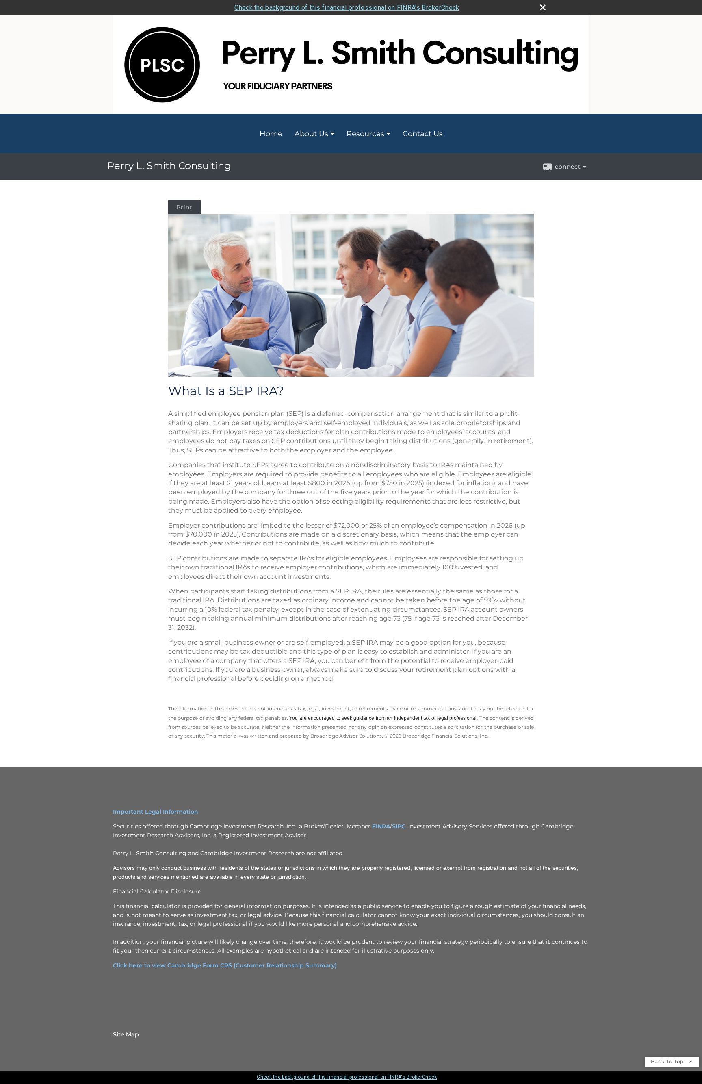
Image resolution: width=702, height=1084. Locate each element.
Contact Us (423, 133)
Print (184, 207)
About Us (311, 133)
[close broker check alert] (543, 7)
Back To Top (668, 1061)
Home (271, 133)
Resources (365, 133)
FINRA (381, 826)
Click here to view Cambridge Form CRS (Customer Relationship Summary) (225, 965)
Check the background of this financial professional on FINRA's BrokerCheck (346, 7)
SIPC (398, 826)
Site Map (126, 1034)
